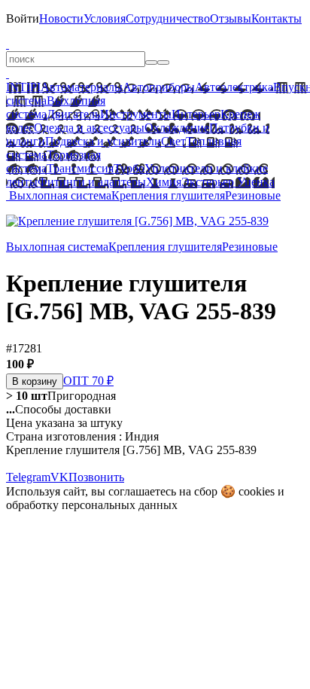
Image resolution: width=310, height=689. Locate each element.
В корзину (34, 381)
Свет (173, 141)
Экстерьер (207, 181)
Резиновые (253, 195)
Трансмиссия (80, 168)
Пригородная (61, 395)
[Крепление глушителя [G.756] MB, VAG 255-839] (137, 221)
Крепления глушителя (168, 195)
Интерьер (196, 114)
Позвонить (96, 477)
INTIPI (23, 87)
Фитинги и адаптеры (92, 181)
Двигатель (73, 114)
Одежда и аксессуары (89, 127)
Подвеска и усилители (103, 141)
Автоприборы (159, 87)
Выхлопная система (60, 195)
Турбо (129, 168)
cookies (257, 491)
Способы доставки (58, 409)
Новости (61, 18)
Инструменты (136, 114)
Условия (105, 18)
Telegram (28, 477)
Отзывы (230, 18)
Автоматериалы (82, 87)
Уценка (254, 181)
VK (59, 477)
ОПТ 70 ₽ (88, 380)
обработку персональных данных (92, 504)
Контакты (276, 18)
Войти (22, 18)
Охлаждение (176, 127)
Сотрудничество (168, 18)
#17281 (24, 348)
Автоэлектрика (234, 87)
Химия (163, 181)
